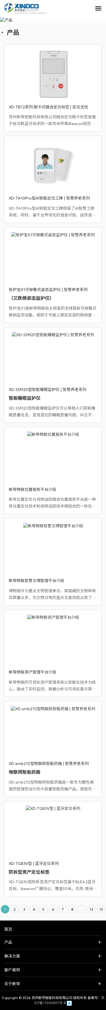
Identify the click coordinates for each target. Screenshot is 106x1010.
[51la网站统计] (69, 1002)
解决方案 (12, 956)
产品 (8, 942)
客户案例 (12, 970)
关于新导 (12, 984)
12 (91, 909)
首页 (8, 929)
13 (101, 909)
